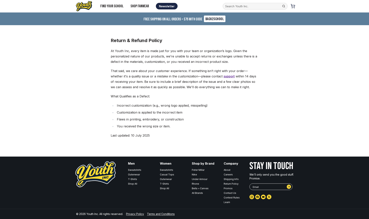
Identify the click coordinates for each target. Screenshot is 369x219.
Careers (228, 174)
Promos (228, 188)
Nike (194, 174)
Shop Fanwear (139, 6)
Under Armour (199, 179)
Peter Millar (198, 169)
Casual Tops (167, 174)
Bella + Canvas (200, 188)
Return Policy (231, 183)
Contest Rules (232, 197)
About (227, 169)
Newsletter (167, 6)
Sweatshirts (134, 169)
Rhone (195, 183)
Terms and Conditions (161, 214)
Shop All (132, 183)
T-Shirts (132, 179)
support (229, 76)
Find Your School (112, 6)
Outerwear (134, 174)
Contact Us (230, 193)
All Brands (197, 193)
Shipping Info (231, 179)
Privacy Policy (135, 214)
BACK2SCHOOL (214, 19)
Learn (227, 202)
